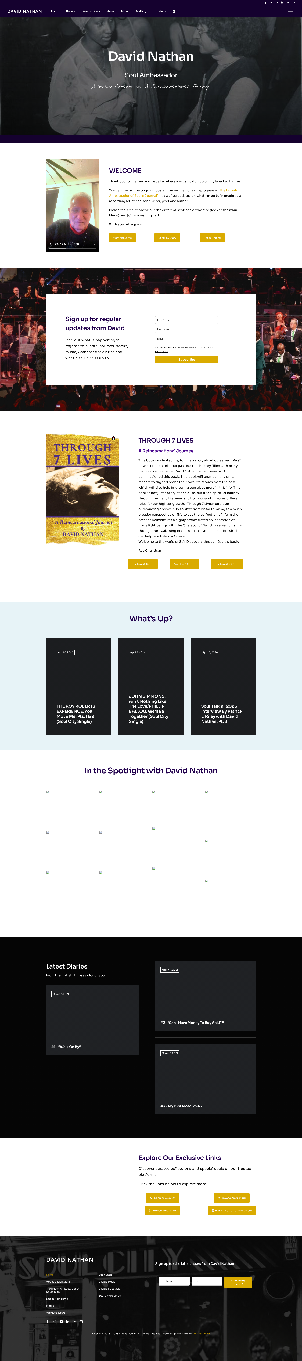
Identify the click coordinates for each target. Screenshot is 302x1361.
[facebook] (265, 3)
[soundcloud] (288, 3)
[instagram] (271, 3)
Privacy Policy (161, 351)
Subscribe (186, 360)
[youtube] (277, 3)
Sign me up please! (238, 1282)
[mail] (294, 3)
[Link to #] (290, 11)
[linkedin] (282, 3)
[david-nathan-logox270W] (24, 11)
